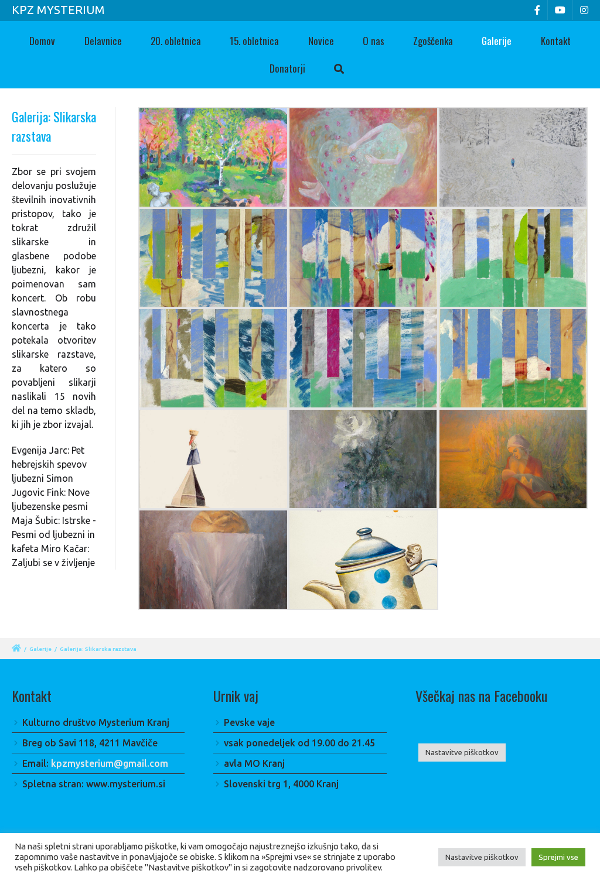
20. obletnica (176, 40)
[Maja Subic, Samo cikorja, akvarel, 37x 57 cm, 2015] (363, 559)
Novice (321, 40)
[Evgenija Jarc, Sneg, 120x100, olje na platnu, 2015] (513, 157)
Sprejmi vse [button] (558, 857)
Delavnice (103, 40)
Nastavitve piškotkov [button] (462, 752)
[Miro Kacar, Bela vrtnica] (363, 459)
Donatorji (287, 68)
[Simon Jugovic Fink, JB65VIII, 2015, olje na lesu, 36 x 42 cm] (513, 258)
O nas (373, 40)
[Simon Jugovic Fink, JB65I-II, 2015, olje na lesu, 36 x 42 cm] (213, 258)
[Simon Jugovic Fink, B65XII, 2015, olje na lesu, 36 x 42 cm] (213, 358)
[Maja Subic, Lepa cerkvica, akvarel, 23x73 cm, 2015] (213, 459)
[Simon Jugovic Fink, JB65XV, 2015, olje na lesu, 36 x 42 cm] (513, 358)
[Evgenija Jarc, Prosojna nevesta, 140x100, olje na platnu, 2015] (363, 157)
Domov (42, 40)
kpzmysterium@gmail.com (109, 763)
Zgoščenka (433, 40)
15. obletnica (254, 40)
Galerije (497, 40)
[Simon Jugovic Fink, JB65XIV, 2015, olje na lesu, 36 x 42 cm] (363, 358)
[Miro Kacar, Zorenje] (513, 459)
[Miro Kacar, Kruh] (213, 559)
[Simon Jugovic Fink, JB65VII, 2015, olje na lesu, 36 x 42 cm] (363, 258)
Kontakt (556, 40)
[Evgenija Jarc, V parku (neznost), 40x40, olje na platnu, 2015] (213, 157)
